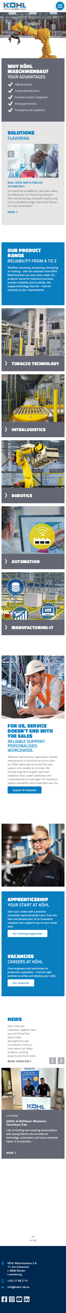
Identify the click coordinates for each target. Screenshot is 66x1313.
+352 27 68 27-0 (17, 1280)
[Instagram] (12, 1299)
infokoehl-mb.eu (18, 1287)
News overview (18, 1061)
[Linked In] (27, 1299)
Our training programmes (27, 933)
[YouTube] (19, 1299)
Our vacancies (21, 983)
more (12, 212)
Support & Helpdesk (24, 790)
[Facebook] (4, 1299)
